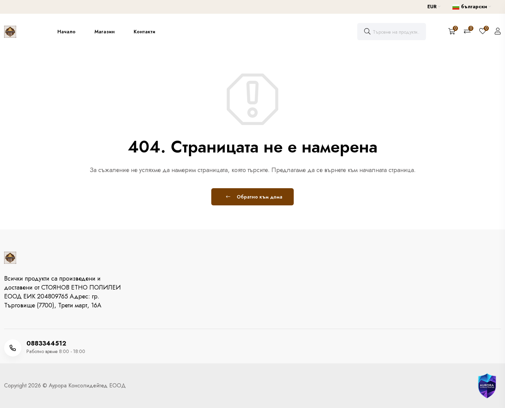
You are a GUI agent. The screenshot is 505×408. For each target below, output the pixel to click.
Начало (66, 31)
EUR (432, 6)
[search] (367, 31)
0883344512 (46, 343)
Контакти (144, 31)
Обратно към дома (258, 196)
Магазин (104, 31)
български (474, 6)
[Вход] (498, 31)
